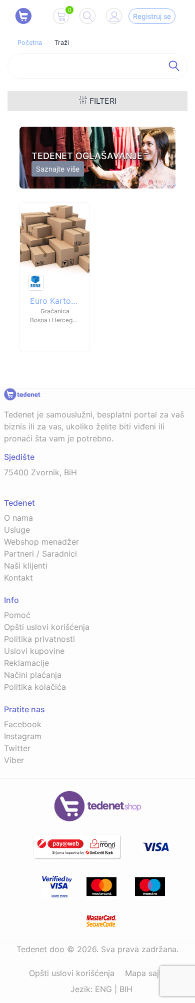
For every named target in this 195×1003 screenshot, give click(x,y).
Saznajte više (58, 169)
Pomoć (17, 615)
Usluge (17, 530)
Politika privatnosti (39, 639)
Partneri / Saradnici (40, 554)
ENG (103, 989)
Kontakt (18, 578)
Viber (14, 760)
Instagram (23, 736)
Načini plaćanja (33, 675)
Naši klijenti (26, 566)
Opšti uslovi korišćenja (47, 627)
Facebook (23, 724)
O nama (18, 518)
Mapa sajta (145, 973)
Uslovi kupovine (34, 651)
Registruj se (152, 16)
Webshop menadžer (41, 542)
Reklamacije (26, 663)
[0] (61, 18)
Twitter (17, 748)
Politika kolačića (35, 687)
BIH (126, 989)
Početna (30, 42)
